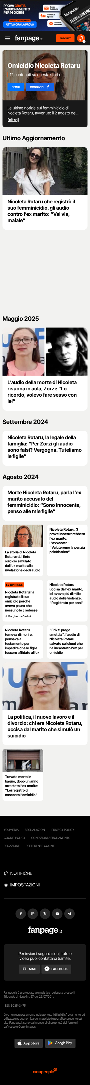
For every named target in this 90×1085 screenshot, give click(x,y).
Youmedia (11, 830)
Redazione (12, 846)
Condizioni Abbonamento (50, 838)
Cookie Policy (14, 838)
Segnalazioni (35, 830)
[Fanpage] (45, 930)
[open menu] (6, 38)
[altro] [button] (13, 119)
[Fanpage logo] (28, 38)
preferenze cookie (40, 846)
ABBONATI (65, 38)
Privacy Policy (63, 830)
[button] (28, 1043)
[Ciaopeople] (45, 1071)
